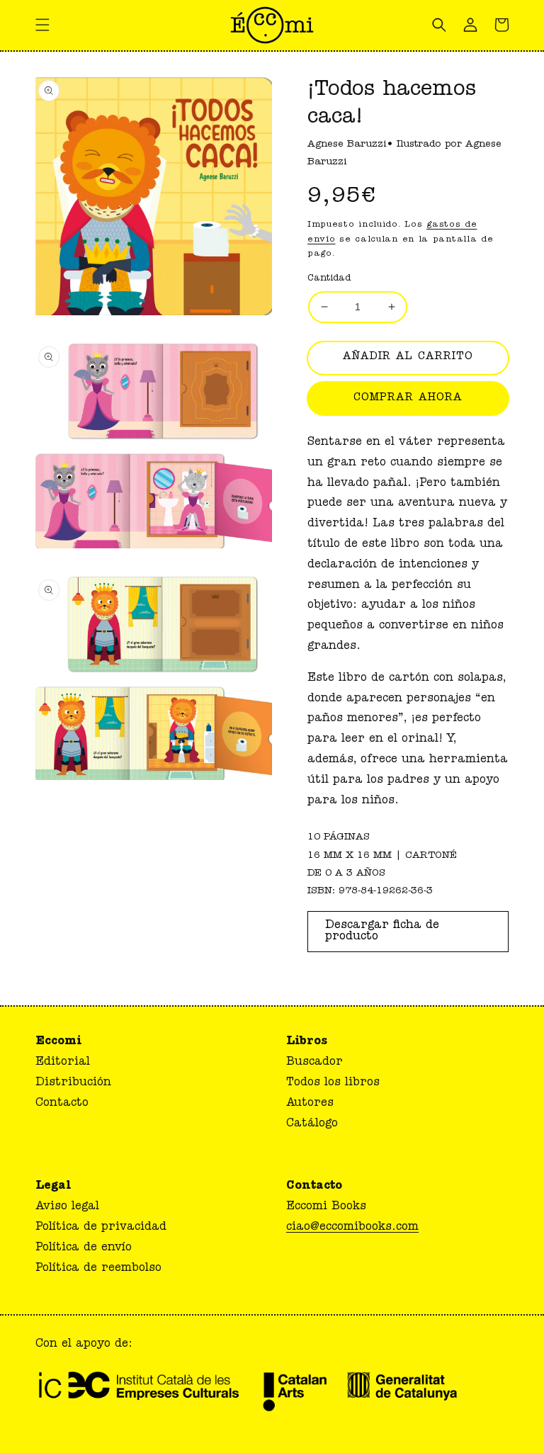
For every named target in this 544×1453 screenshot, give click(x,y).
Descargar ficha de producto (382, 931)
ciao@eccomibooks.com (352, 1227)
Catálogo (312, 1124)
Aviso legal (67, 1207)
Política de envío (83, 1248)
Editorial (62, 1062)
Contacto (62, 1103)
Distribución (73, 1083)
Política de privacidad (100, 1227)
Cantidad (329, 278)
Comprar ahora (408, 398)
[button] (42, 24)
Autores (310, 1103)
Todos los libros (333, 1083)
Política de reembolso (98, 1268)
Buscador (314, 1062)
